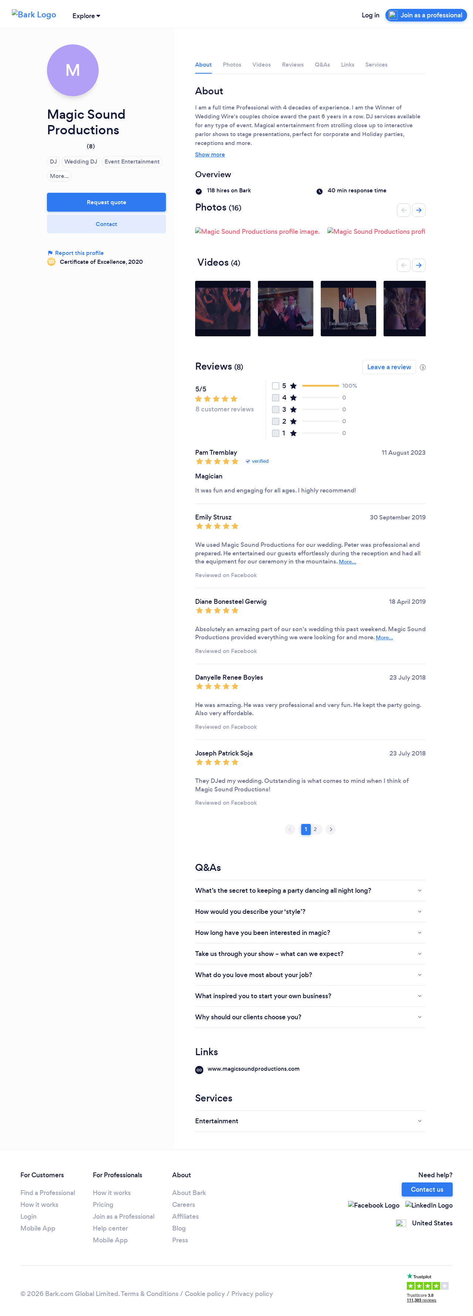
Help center (110, 1228)
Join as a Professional (123, 1216)
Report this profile (79, 253)
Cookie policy (205, 1293)
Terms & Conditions (149, 1293)
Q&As (322, 64)
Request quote (106, 202)
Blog (179, 1228)
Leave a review (389, 367)
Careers (183, 1204)
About (203, 64)
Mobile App (37, 1228)
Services (376, 64)
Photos (232, 64)
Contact (106, 224)
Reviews (293, 64)
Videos (261, 64)
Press (180, 1240)
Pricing (103, 1204)
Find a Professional (47, 1192)
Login (28, 1216)
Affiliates (185, 1216)
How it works (39, 1204)
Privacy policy (252, 1293)
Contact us (427, 1189)
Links (347, 64)
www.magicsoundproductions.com (254, 1069)
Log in (371, 15)
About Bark (189, 1192)
